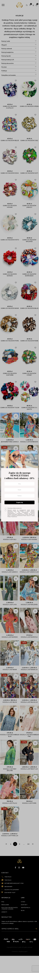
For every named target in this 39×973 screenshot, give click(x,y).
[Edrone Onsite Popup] (19, 486)
